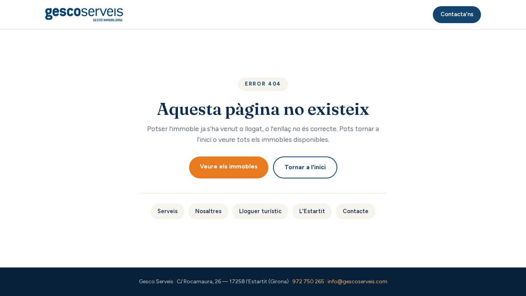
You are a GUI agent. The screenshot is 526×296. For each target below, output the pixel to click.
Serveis (167, 211)
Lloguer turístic (260, 211)
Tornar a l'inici (305, 167)
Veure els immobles (229, 166)
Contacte (356, 211)
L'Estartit (312, 211)
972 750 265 (308, 281)
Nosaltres (208, 211)
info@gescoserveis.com (357, 281)
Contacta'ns (457, 14)
